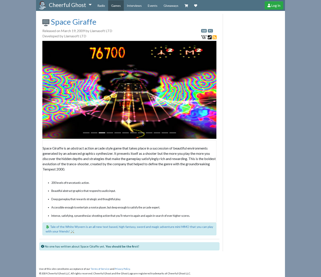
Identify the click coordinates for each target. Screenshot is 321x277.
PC (210, 30)
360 (204, 30)
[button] (70, 5)
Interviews (134, 5)
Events (152, 5)
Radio (101, 5)
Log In (275, 5)
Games (116, 5)
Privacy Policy (122, 268)
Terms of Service (100, 268)
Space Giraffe (72, 21)
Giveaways (171, 5)
